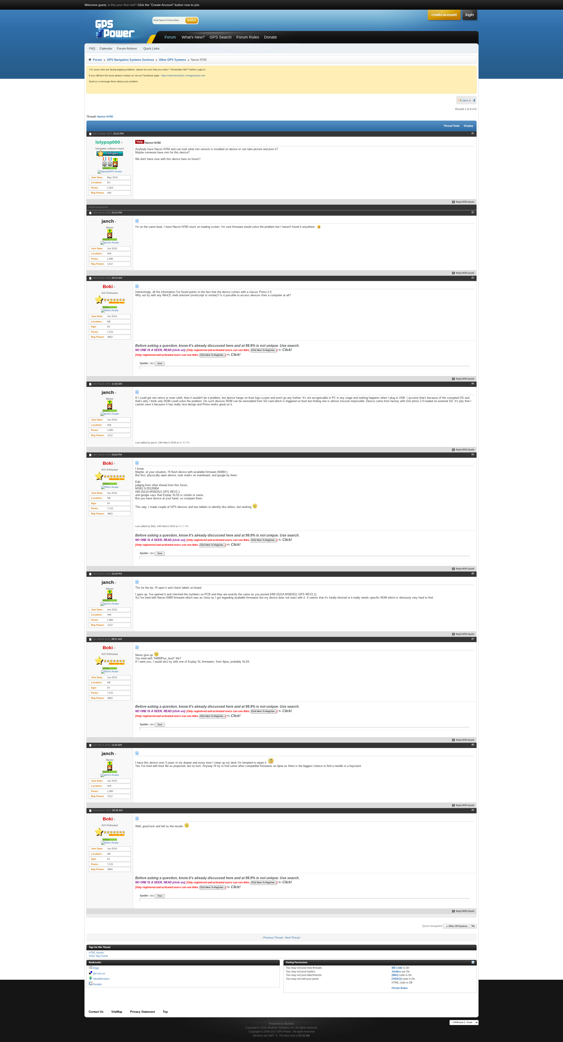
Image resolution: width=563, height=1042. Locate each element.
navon (100, 952)
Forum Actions (127, 48)
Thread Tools (452, 125)
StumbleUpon (101, 978)
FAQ (92, 48)
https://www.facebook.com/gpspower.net (182, 75)
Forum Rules (247, 37)
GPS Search (221, 37)
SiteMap (116, 1011)
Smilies (396, 971)
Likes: (466, 100)
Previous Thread (273, 937)
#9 (473, 810)
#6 (473, 573)
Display (468, 125)
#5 (473, 454)
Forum (170, 37)
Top (473, 926)
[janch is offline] (110, 243)
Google (97, 984)
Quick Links (151, 48)
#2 (473, 212)
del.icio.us (99, 973)
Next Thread (292, 937)
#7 (473, 639)
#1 (473, 133)
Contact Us (96, 1011)
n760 (92, 952)
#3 (473, 278)
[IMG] (395, 975)
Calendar (106, 48)
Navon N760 (105, 116)
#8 (473, 745)
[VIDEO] (397, 978)
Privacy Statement (142, 1011)
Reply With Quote (465, 202)
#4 (473, 383)
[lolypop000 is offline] (110, 172)
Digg (96, 968)
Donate (270, 37)
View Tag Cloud (98, 955)
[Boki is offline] (110, 310)
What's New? (193, 37)
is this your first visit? (122, 5)
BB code (397, 967)
